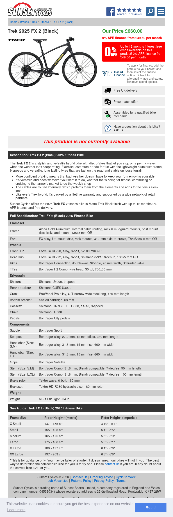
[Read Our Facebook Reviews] (124, 14)
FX (53, 22)
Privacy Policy (104, 480)
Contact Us (79, 477)
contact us (112, 464)
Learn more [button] (16, 510)
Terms (120, 480)
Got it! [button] (151, 507)
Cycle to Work (126, 477)
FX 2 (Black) (65, 22)
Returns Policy (81, 480)
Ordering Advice (101, 477)
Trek (34, 22)
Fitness (44, 22)
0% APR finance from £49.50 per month (132, 37)
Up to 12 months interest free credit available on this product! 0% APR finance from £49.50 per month (141, 51)
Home (13, 22)
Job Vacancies (58, 480)
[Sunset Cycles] (30, 14)
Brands (24, 22)
